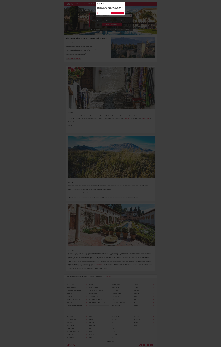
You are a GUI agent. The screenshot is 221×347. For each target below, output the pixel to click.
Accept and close (117, 12)
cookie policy (110, 8)
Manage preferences (103, 13)
